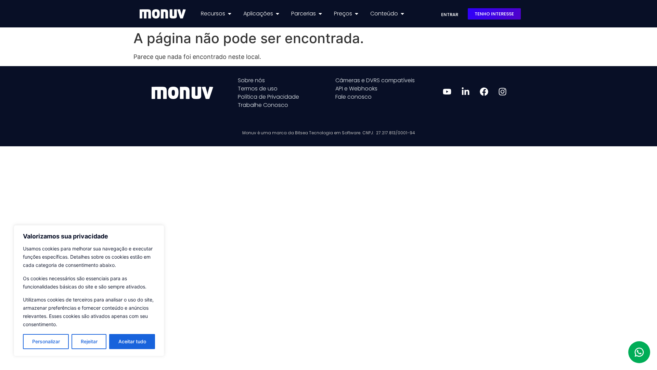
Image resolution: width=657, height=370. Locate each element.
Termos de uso (258, 88)
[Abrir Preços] (356, 14)
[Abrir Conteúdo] (402, 14)
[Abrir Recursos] (229, 14)
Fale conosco (353, 97)
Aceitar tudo (132, 341)
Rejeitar (89, 341)
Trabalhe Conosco (263, 105)
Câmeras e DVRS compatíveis (375, 80)
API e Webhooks (356, 88)
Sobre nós (251, 80)
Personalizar (46, 341)
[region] (89, 290)
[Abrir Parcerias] (320, 14)
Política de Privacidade (268, 97)
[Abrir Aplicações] (277, 14)
